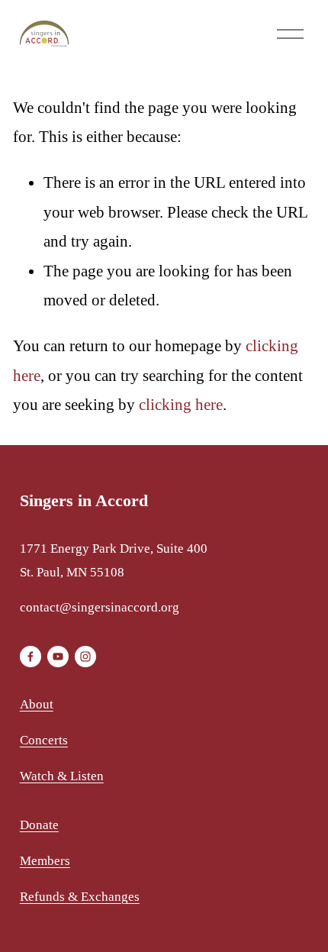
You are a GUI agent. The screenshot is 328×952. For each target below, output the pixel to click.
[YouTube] (58, 656)
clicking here (181, 404)
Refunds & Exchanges (80, 896)
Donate (39, 825)
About (36, 704)
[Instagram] (85, 656)
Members (45, 861)
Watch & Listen (62, 776)
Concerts (44, 740)
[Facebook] (30, 656)
